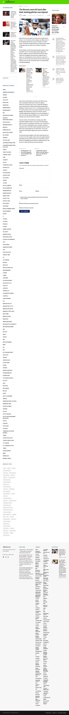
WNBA (4, 453)
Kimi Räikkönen (6, 270)
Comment (22, 168)
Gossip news (6, 244)
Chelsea (5, 170)
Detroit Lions (6, 484)
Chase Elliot (6, 167)
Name (21, 185)
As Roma (5, 97)
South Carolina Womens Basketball (9, 417)
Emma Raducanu (7, 486)
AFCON (9, 468)
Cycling (5, 183)
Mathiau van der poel (8, 507)
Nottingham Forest (8, 352)
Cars (4, 157)
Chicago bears (6, 172)
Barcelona (5, 102)
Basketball (6, 105)
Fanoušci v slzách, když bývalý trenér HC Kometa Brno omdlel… (56, 29)
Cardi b (4, 149)
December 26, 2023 (32, 15)
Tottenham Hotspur (8, 445)
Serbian (5, 398)
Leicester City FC (7, 283)
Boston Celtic (6, 122)
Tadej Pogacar (12, 530)
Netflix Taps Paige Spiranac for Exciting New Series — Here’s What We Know (14, 25)
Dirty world (6, 203)
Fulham (5, 226)
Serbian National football (10, 401)
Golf (4, 242)
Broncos (5, 127)
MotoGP (5, 331)
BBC (4, 112)
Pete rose (14, 519)
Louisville (5, 295)
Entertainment (7, 211)
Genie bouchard (7, 234)
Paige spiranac (7, 519)
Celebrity (5, 159)
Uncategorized (25, 6)
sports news (6, 528)
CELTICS (5, 162)
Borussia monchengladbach (8, 118)
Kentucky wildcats (8, 267)
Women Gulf (6, 455)
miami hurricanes (7, 321)
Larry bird (5, 277)
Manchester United (8, 308)
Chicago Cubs (6, 175)
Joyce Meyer (6, 260)
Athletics (5, 100)
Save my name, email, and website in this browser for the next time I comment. (34, 198)
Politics (5, 380)
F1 (3, 216)
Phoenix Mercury (7, 372)
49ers (4, 89)
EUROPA (5, 213)
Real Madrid (6, 388)
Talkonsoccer (9, 2)
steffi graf (6, 530)
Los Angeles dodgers (8, 293)
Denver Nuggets (7, 193)
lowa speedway (7, 298)
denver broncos (7, 190)
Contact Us (54, 712)
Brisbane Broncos (7, 124)
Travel (4, 448)
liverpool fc (6, 290)
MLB (4, 329)
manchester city (12, 500)
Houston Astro (7, 252)
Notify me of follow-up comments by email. (28, 203)
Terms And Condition (62, 712)
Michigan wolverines (8, 326)
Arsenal (5, 94)
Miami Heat (5, 319)
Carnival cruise (7, 154)
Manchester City (7, 303)
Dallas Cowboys (7, 185)
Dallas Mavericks (7, 188)
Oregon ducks (6, 360)
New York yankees (7, 342)
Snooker (5, 408)
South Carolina (7, 414)
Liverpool (5, 288)
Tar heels (5, 428)
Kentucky (5, 265)
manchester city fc (8, 306)
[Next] (36, 97)
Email (21, 191)
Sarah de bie (6, 523)
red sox (5, 390)
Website (37, 191)
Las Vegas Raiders (7, 280)
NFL (4, 347)
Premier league (7, 521)
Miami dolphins (7, 316)
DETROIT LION (6, 198)
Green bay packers (7, 247)
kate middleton (7, 491)
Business (5, 137)
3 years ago (13, 19)
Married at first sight (8, 311)
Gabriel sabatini (7, 229)
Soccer (5, 411)
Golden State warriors (9, 239)
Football (5, 221)
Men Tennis (6, 313)
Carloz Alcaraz (7, 152)
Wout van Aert (6, 535)
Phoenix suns (6, 375)
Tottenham (6, 443)
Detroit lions (6, 200)
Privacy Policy (48, 712)
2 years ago (13, 37)
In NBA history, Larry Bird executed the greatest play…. (14, 34)
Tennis (4, 435)
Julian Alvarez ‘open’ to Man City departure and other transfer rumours (13, 14)
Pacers (4, 365)
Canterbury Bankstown (9, 142)
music (4, 334)
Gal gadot (5, 231)
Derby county (6, 195)
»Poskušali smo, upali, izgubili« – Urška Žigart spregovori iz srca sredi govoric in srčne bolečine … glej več (60, 71)
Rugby (4, 393)
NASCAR (5, 337)
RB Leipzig (5, 385)
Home (20, 6)
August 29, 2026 (30, 92)
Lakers (4, 275)
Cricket (5, 180)
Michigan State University (9, 324)
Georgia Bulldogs (7, 236)
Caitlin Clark (6, 140)
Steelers (5, 423)
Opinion (5, 357)
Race (4, 383)
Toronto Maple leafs (8, 440)
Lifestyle (5, 285)
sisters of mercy (7, 406)
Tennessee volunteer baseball (8, 432)
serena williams (7, 403)
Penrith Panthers (7, 370)
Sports (5, 420)
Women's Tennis (7, 458)
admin (24, 15)
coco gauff (6, 177)
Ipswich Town (6, 254)
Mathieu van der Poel (8, 509)
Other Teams (6, 362)
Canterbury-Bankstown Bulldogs (9, 146)
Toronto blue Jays (7, 437)
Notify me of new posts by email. (26, 207)
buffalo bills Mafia (8, 132)
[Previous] (33, 97)
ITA (3, 257)
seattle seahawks (7, 396)
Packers (5, 367)
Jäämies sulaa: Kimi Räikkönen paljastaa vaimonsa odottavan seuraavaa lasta (60, 80)
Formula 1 (5, 224)
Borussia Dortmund (8, 115)
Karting (5, 262)
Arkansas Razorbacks (8, 92)
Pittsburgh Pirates (8, 378)
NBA (4, 339)
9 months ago (14, 29)
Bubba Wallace (6, 129)
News (4, 344)
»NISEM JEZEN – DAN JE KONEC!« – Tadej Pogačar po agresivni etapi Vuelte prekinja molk (26, 551)
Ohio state (5, 354)
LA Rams (5, 272)
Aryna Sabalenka (7, 470)
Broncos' (13, 475)
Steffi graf (6, 426)
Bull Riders (6, 135)
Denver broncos (7, 479)
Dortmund (5, 206)
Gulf (4, 249)
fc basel (5, 218)
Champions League (7, 165)
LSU (4, 301)
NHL (4, 349)
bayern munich (6, 107)
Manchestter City (7, 505)
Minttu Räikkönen (7, 514)
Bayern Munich (6, 110)
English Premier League (9, 208)
